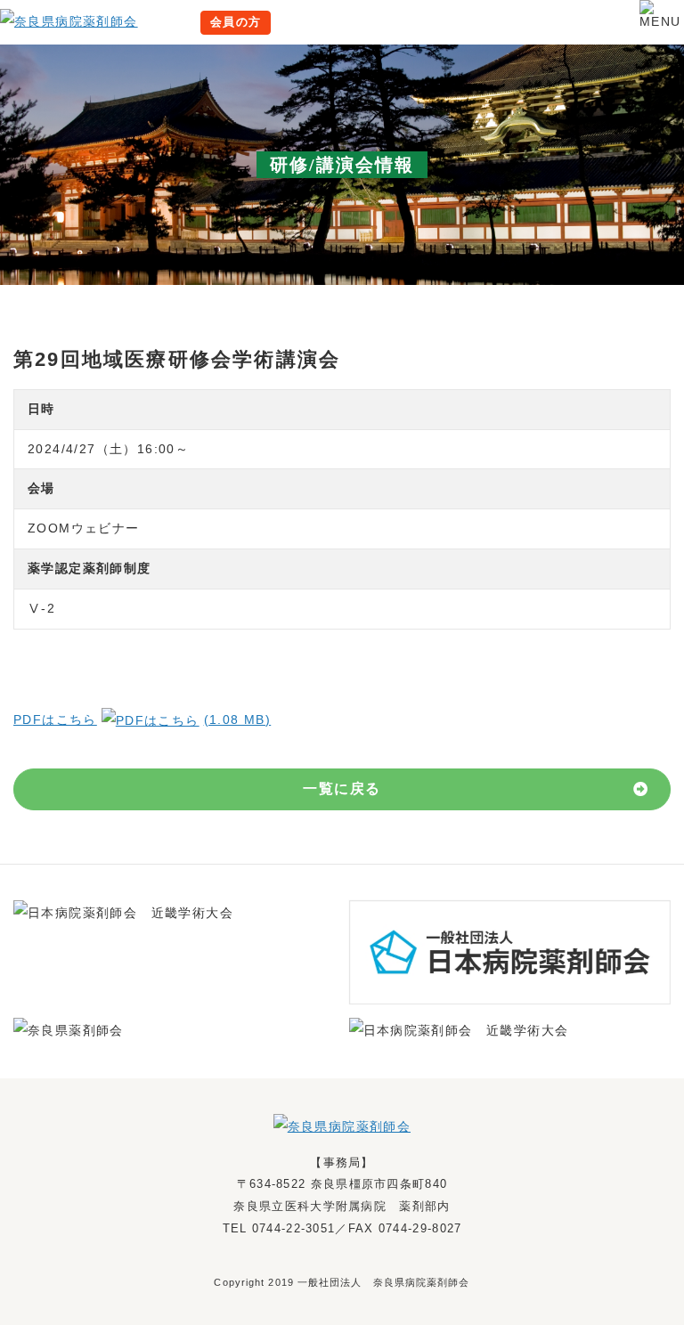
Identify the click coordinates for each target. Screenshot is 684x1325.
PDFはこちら (142, 719)
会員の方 (235, 21)
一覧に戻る (342, 788)
